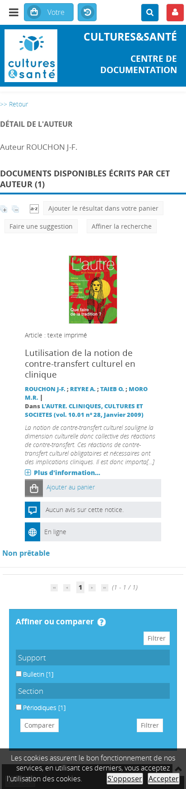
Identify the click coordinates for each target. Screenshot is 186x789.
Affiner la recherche (122, 226)
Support (32, 657)
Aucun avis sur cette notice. (85, 509)
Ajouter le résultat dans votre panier (103, 208)
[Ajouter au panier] (34, 487)
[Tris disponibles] (34, 208)
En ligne (55, 531)
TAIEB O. (112, 389)
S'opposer (124, 779)
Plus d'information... (67, 472)
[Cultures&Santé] (31, 55)
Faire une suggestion (41, 226)
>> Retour (14, 104)
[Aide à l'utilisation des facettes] (102, 622)
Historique (87, 13)
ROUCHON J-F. (45, 389)
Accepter (164, 779)
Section (30, 691)
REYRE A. (83, 389)
